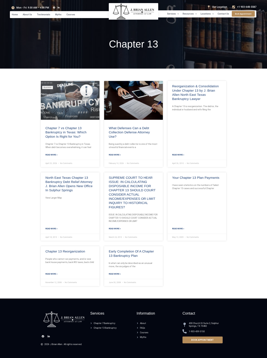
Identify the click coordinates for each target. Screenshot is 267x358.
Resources (188, 14)
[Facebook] (54, 7)
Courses (70, 14)
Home (15, 14)
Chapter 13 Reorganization (65, 251)
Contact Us (223, 14)
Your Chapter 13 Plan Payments (195, 177)
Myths (58, 14)
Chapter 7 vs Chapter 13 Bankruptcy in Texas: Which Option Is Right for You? (66, 132)
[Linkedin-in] (58, 7)
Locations (206, 14)
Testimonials (43, 14)
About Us (27, 14)
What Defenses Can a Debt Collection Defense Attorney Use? (129, 132)
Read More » (51, 155)
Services (171, 14)
